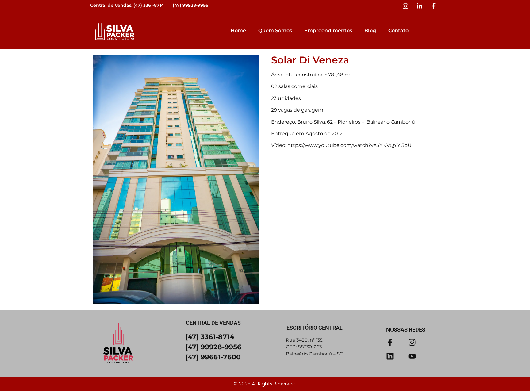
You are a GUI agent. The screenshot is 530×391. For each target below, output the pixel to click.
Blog (370, 30)
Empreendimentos (328, 30)
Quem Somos (275, 30)
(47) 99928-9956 (190, 5)
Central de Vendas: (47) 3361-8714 (127, 5)
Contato (398, 30)
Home (238, 30)
